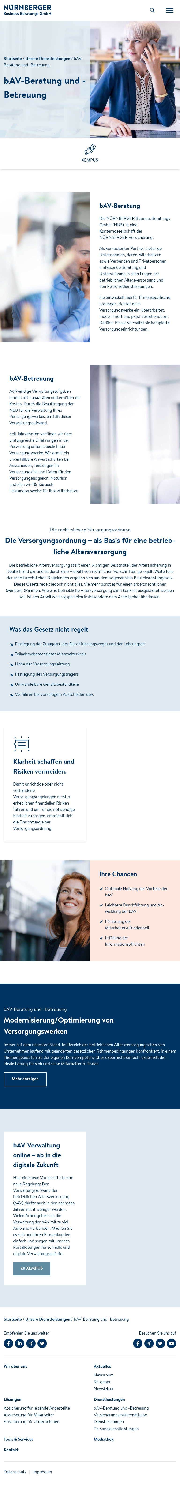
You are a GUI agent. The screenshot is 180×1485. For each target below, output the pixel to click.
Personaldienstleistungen (116, 1429)
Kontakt (11, 1450)
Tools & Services (18, 1440)
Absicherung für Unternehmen (31, 1422)
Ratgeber (102, 1382)
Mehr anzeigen (25, 1079)
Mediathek (103, 1440)
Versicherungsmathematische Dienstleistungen (120, 1418)
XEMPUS (90, 160)
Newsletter (104, 1389)
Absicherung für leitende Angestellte (37, 1408)
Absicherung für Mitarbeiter (29, 1415)
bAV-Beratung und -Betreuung (101, 1320)
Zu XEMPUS (32, 1269)
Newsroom (104, 1375)
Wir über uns (15, 1367)
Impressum (42, 1472)
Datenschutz (15, 1472)
